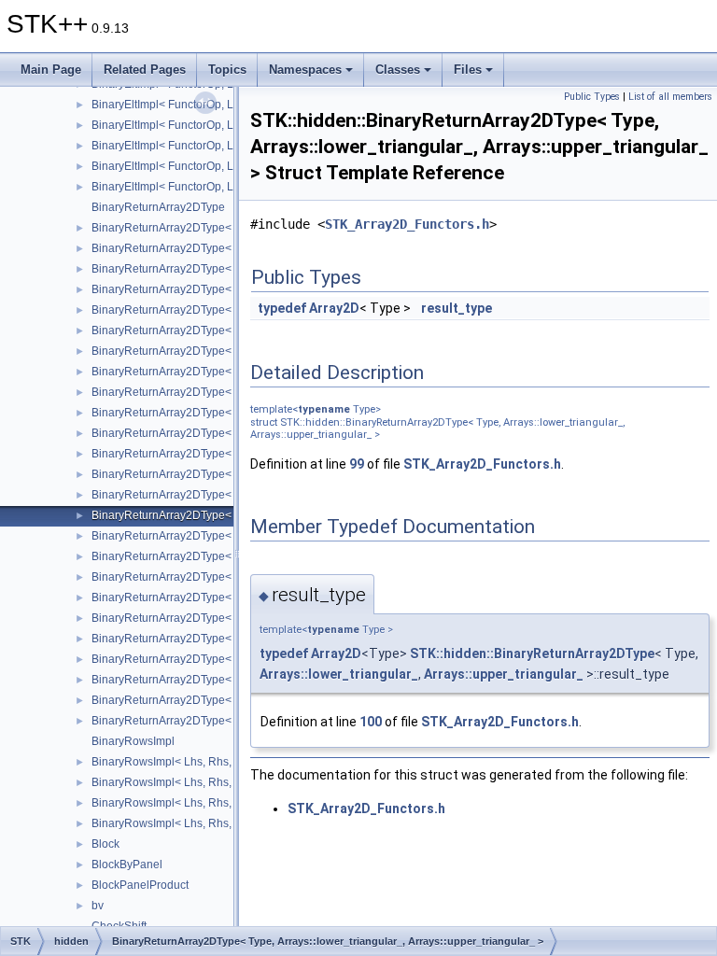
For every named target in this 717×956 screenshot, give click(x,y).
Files (468, 70)
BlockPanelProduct (140, 885)
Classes (397, 70)
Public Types (592, 97)
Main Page (51, 70)
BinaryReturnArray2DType (158, 207)
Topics (227, 70)
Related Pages (145, 70)
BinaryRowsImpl (133, 741)
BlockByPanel (126, 864)
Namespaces (305, 70)
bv (97, 905)
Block (105, 844)
